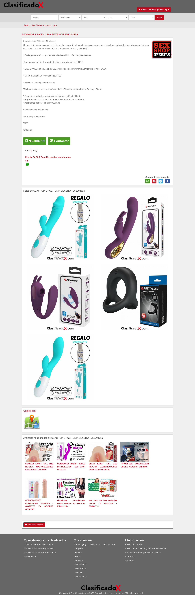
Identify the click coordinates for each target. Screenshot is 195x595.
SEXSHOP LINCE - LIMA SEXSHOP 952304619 (50, 34)
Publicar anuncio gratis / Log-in (154, 9)
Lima (47, 25)
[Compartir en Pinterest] (154, 181)
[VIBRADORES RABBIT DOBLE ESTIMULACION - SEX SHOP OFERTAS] (71, 451)
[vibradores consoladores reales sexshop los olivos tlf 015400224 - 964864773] (71, 489)
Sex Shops (36, 25)
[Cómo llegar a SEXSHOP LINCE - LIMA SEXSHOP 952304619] (31, 422)
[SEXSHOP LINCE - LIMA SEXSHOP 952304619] (27, 164)
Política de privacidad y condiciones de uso (145, 549)
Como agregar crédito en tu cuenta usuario (95, 544)
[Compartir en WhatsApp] (147, 181)
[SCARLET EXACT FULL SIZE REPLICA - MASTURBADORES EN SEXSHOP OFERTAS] (39, 456)
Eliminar (79, 572)
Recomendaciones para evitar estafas (143, 553)
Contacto (129, 560)
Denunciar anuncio (35, 525)
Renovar (79, 560)
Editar (77, 556)
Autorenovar (30, 556)
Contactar (61, 141)
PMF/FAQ (129, 556)
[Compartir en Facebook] (167, 181)
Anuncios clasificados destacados (40, 553)
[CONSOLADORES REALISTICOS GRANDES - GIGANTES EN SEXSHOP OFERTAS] (39, 493)
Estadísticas (80, 568)
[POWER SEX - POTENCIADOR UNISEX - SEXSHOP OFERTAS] (134, 456)
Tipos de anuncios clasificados (38, 544)
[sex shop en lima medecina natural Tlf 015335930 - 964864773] (103, 488)
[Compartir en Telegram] (161, 181)
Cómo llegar (29, 411)
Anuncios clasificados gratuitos (38, 549)
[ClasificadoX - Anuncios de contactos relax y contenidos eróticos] (101, 588)
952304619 (36, 141)
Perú (26, 25)
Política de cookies (134, 544)
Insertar (78, 553)
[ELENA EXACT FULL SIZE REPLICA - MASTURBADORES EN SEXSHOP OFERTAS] (103, 456)
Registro (79, 549)
